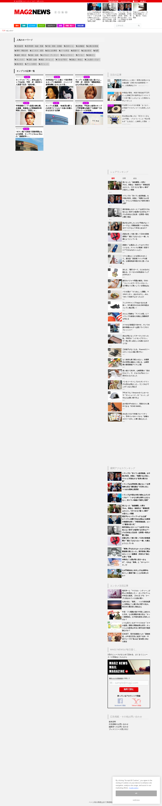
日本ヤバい (70, 46)
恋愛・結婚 (32, 60)
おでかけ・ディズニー (50, 55)
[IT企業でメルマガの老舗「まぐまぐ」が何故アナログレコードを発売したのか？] (115, 113)
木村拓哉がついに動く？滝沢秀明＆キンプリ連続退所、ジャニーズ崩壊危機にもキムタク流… (59, 82)
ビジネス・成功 (37, 51)
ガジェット (44, 64)
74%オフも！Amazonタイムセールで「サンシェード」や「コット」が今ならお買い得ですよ (136, 395)
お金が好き (87, 51)
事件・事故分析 (22, 51)
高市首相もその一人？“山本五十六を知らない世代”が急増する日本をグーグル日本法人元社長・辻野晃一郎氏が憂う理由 (110, 16)
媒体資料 (112, 722)
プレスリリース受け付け (118, 729)
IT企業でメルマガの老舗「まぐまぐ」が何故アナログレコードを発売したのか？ (136, 108)
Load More (59, 155)
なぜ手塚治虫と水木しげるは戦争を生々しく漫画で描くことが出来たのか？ (135, 573)
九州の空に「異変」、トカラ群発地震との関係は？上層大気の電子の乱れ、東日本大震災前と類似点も (136, 604)
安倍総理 (19, 46)
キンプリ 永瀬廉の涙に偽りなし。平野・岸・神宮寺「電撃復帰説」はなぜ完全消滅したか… (89, 82)
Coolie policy (133, 788)
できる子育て (62, 60)
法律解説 (81, 46)
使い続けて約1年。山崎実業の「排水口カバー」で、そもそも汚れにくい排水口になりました (136, 373)
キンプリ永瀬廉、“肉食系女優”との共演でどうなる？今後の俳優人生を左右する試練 (59, 108)
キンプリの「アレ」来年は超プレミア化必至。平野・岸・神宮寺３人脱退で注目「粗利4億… (29, 82)
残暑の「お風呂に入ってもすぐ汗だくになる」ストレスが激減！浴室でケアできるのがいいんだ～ (136, 247)
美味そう (91, 55)
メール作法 (65, 51)
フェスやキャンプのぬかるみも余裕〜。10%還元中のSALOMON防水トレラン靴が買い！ (136, 305)
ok (136, 793)
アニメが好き (32, 64)
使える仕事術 (52, 51)
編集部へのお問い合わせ (118, 727)
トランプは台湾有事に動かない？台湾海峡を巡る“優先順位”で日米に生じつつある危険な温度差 (136, 486)
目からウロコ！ (68, 55)
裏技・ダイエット (47, 60)
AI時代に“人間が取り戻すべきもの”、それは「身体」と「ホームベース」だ (135, 562)
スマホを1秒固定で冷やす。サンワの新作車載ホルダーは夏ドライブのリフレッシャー (136, 327)
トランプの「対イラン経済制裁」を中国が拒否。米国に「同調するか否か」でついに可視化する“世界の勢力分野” (125, 16)
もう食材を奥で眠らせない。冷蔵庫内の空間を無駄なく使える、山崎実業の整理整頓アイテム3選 (136, 362)
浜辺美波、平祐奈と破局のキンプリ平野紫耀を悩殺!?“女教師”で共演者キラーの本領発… (88, 108)
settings (136, 800)
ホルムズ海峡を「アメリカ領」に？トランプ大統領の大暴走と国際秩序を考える (136, 316)
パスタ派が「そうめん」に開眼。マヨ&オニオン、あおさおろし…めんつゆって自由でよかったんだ (136, 294)
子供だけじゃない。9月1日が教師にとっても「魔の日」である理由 (140, 15)
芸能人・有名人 (77, 60)
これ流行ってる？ (93, 60)
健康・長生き (21, 55)
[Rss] (62, 12)
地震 (96, 51)
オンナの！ (20, 60)
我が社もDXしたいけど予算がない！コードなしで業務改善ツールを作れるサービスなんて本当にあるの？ (136, 225)
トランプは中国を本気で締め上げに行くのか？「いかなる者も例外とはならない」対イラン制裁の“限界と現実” (94, 16)
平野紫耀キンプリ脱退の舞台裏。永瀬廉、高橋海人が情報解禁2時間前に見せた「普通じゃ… (29, 108)
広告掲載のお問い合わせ (118, 724)
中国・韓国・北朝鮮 (54, 46)
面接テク (76, 51)
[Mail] (66, 12)
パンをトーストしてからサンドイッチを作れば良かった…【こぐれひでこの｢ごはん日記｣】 (136, 384)
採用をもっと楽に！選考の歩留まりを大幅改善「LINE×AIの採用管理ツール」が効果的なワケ (136, 82)
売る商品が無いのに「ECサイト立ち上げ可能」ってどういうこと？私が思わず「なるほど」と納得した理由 (136, 118)
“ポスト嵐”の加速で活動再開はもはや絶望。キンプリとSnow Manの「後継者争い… (29, 134)
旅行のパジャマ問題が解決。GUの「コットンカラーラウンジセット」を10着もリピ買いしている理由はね (136, 283)
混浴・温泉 (34, 55)
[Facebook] (55, 12)
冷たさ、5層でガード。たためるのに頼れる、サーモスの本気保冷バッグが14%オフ (136, 272)
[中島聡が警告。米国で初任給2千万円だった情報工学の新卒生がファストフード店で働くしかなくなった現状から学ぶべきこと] (115, 100)
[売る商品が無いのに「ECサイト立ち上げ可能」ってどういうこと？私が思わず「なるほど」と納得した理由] (115, 123)
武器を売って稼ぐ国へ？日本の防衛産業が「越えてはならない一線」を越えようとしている (136, 236)
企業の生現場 (93, 46)
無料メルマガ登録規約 (116, 678)
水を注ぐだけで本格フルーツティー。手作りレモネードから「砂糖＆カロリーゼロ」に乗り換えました (136, 416)
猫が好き (19, 64)
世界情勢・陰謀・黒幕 (35, 46)
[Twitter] (59, 12)
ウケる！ (81, 55)
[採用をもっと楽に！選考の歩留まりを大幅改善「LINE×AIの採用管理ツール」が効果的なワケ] (115, 88)
